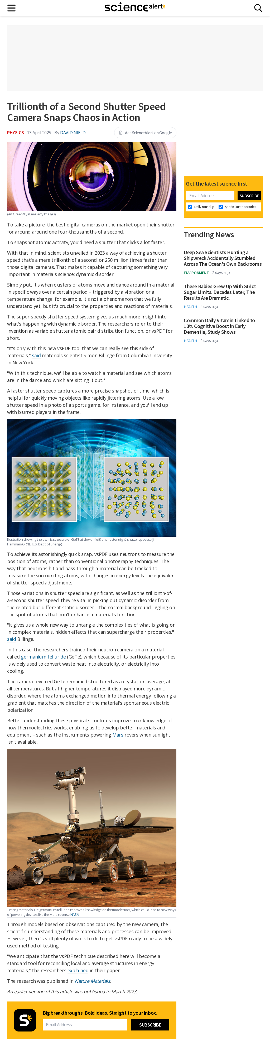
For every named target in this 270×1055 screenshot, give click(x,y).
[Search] (258, 8)
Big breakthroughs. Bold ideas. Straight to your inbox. (100, 1013)
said (36, 355)
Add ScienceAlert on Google (148, 132)
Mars (117, 735)
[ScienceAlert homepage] (135, 8)
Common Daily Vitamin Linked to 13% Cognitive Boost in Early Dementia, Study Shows (219, 326)
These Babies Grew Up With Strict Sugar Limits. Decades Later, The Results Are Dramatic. (220, 292)
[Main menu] (11, 8)
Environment (196, 272)
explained (78, 970)
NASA (74, 914)
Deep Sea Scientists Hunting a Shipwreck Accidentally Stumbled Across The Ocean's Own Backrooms (223, 258)
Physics (15, 132)
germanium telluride (43, 657)
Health (190, 306)
